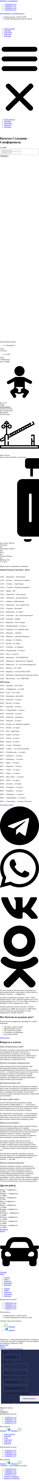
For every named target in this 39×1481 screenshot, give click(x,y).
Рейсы (6, 1279)
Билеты (2, 1231)
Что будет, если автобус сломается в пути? (15, 1063)
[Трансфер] (19, 1270)
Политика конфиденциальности (11, 1349)
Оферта (2, 1347)
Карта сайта (4, 1345)
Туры (6, 1438)
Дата (5, 1352)
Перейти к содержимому (9, 1)
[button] (19, 78)
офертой (32, 1393)
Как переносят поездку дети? (10, 1083)
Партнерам (8, 32)
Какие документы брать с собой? (11, 1046)
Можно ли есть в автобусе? (9, 1123)
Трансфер (7, 30)
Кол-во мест (7, 1362)
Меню (2, 1274)
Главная (7, 1277)
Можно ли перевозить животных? (12, 1163)
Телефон (6, 1377)
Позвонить (4, 1229)
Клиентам (7, 34)
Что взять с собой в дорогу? (10, 1099)
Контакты (7, 36)
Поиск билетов (9, 29)
